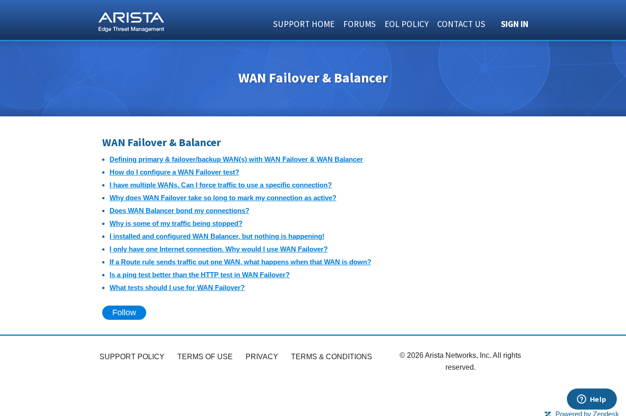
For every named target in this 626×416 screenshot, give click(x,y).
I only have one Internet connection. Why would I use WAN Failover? (219, 249)
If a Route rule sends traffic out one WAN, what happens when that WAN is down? (240, 262)
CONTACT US (461, 23)
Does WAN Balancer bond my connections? (179, 210)
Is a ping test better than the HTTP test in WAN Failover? (200, 275)
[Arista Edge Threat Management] (131, 21)
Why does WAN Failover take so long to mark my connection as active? (223, 198)
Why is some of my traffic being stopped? (176, 223)
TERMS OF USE (205, 357)
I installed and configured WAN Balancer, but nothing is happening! (217, 236)
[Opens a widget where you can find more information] (591, 400)
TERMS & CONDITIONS (331, 357)
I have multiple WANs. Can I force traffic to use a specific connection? (221, 185)
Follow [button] (124, 312)
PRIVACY (262, 357)
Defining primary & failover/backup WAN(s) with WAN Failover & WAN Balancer (236, 159)
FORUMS (359, 23)
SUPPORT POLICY (132, 357)
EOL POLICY (406, 23)
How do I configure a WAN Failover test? (174, 172)
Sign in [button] (514, 23)
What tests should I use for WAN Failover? (177, 287)
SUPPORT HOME (304, 23)
